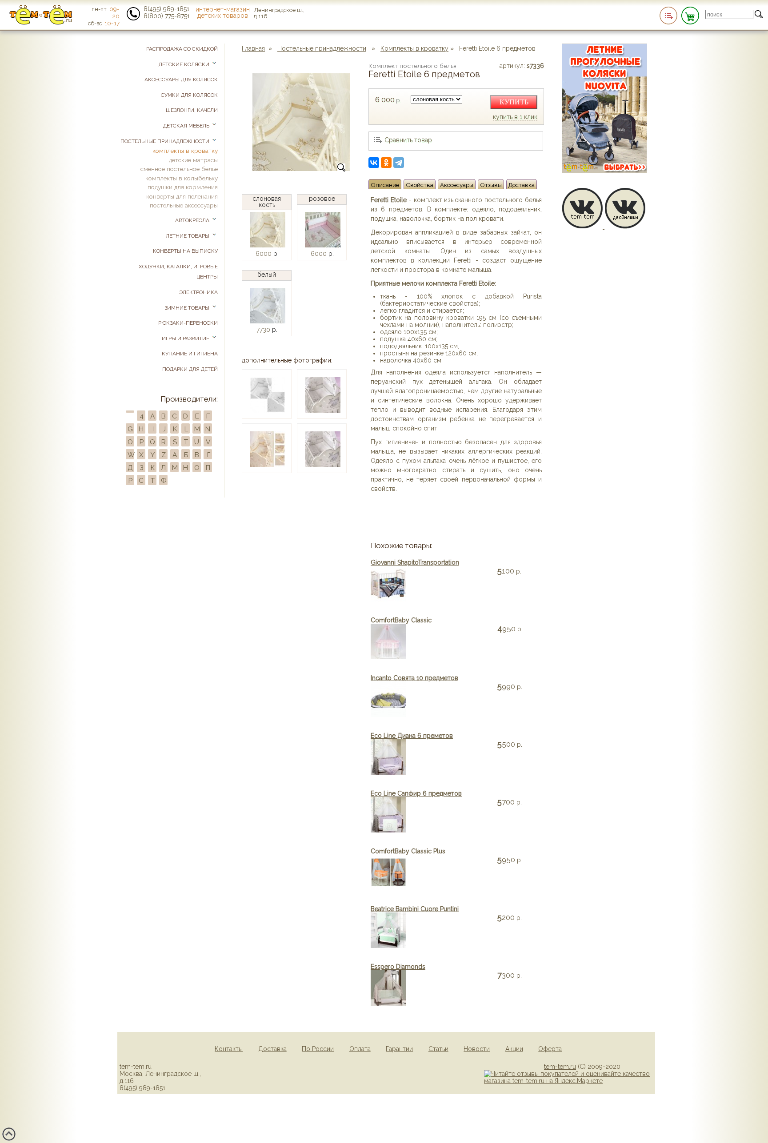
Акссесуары (456, 184)
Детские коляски (185, 64)
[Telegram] (398, 162)
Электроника (198, 292)
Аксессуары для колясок (181, 79)
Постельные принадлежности (321, 48)
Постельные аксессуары (184, 205)
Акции (514, 1048)
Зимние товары (187, 308)
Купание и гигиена (190, 353)
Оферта (550, 1048)
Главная (253, 48)
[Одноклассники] (386, 162)
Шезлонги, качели (192, 110)
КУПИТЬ (514, 102)
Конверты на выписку (185, 251)
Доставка (521, 184)
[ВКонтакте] (373, 162)
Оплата (360, 1048)
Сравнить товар (408, 139)
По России (318, 1048)
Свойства (419, 184)
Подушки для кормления (183, 187)
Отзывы (491, 184)
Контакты (229, 1048)
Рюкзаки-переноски (188, 323)
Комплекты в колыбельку (181, 178)
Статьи (438, 1048)
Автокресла (193, 220)
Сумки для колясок (189, 95)
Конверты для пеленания (182, 196)
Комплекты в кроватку (414, 48)
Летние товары (188, 236)
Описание (385, 184)
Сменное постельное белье (179, 168)
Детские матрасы (193, 159)
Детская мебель (187, 126)
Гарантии (399, 1048)
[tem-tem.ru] (40, 22)
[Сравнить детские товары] (668, 15)
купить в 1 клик (515, 117)
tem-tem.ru (560, 1066)
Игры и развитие (186, 338)
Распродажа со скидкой (182, 49)
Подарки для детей (190, 369)
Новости (477, 1048)
